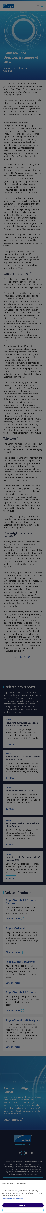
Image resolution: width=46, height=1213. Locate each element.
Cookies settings (23, 1210)
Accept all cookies (23, 1205)
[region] (23, 1196)
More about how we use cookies (13, 1198)
